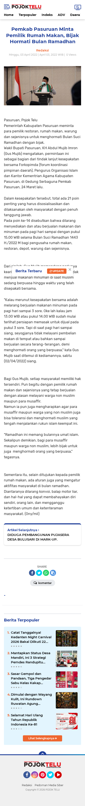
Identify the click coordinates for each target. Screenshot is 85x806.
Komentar (45, 583)
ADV (61, 15)
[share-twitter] (39, 573)
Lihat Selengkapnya (41, 738)
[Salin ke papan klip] (53, 573)
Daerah (76, 15)
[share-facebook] (32, 573)
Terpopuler (27, 15)
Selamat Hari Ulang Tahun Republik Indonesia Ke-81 (27, 719)
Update (58, 271)
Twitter (52, 780)
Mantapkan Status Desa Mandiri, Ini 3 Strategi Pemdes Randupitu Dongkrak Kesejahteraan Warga (31, 657)
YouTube (61, 780)
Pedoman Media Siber (49, 785)
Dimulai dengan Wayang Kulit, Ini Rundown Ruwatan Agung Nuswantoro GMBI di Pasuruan (31, 699)
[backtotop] (42, 755)
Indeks (47, 15)
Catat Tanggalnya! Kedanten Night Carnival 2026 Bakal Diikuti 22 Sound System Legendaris (31, 637)
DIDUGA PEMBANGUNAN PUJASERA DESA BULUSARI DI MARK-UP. (38, 537)
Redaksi (27, 785)
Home (9, 15)
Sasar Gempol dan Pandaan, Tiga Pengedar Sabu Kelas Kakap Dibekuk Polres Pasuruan (31, 678)
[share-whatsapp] (46, 573)
